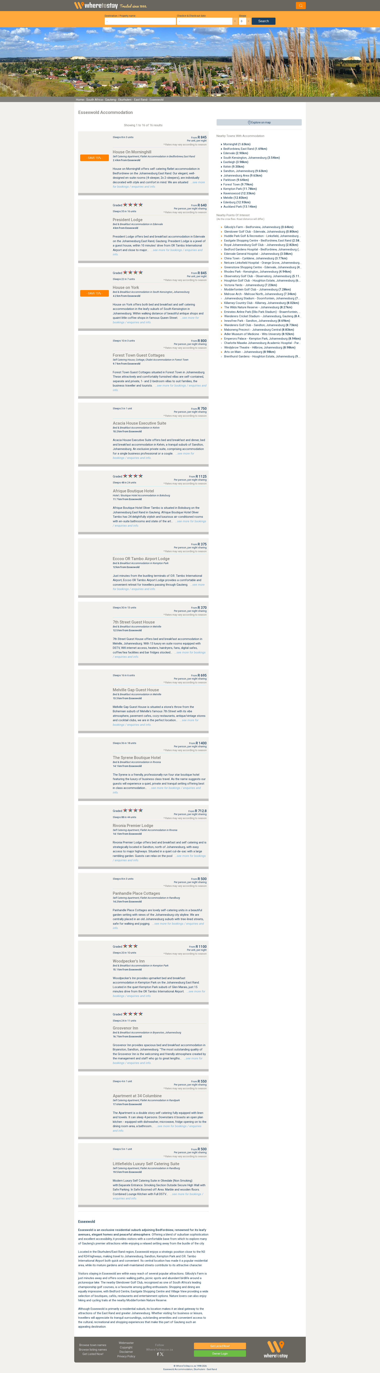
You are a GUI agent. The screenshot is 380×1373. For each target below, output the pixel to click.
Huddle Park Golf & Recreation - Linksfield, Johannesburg (267, 236)
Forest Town (238, 184)
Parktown (236, 180)
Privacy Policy (126, 1356)
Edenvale (235, 153)
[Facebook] (158, 1354)
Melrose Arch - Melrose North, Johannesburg (259, 294)
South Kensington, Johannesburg (251, 157)
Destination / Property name (120, 15)
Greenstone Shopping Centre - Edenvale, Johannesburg (266, 267)
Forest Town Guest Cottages (139, 355)
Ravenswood (239, 193)
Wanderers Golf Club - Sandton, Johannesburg (260, 325)
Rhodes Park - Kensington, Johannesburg (257, 271)
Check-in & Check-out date (191, 15)
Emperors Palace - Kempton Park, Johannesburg (262, 338)
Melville (235, 198)
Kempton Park (240, 189)
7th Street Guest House (134, 622)
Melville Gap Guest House (136, 689)
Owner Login (220, 1353)
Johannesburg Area (242, 175)
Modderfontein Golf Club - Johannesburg (257, 289)
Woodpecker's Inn (129, 961)
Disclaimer (126, 1352)
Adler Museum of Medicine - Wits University (258, 334)
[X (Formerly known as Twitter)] (161, 1354)
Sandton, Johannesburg (245, 171)
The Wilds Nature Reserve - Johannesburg (257, 307)
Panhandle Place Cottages (136, 893)
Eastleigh (235, 162)
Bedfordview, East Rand (245, 149)
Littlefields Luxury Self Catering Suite (146, 1163)
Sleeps (242, 15)
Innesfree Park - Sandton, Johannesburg (256, 321)
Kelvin (233, 166)
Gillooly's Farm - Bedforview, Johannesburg (258, 227)
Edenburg (237, 202)
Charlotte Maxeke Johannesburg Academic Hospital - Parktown (271, 343)
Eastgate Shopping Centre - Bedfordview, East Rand (264, 240)
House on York (126, 287)
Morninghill (237, 144)
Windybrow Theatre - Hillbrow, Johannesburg (259, 347)
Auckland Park (240, 206)
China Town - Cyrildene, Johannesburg (255, 258)
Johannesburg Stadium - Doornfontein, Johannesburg (265, 298)
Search (263, 21)
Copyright (126, 1347)
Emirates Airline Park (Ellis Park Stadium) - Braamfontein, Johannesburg (277, 312)
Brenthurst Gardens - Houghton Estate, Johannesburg (265, 356)
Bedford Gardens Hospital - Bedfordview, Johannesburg (266, 249)
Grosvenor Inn (125, 1028)
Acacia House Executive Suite (139, 423)
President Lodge (127, 219)
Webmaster (126, 1343)
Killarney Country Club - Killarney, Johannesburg (261, 303)
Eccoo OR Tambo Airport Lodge (141, 558)
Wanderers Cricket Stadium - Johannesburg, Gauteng (265, 316)
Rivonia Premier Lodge (133, 825)
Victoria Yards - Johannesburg (250, 285)
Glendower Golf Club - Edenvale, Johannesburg (260, 231)
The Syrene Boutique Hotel (137, 757)
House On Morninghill (132, 152)
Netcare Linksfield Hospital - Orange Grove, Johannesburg (268, 262)
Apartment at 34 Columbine (137, 1095)
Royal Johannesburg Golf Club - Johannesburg (260, 245)
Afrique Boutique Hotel (133, 491)
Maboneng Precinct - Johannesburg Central (258, 329)
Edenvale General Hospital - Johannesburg (258, 254)
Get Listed (93, 1354)
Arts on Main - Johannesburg (249, 352)
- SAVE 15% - (94, 157)
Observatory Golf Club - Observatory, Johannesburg (264, 276)
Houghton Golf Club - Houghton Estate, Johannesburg (265, 280)
